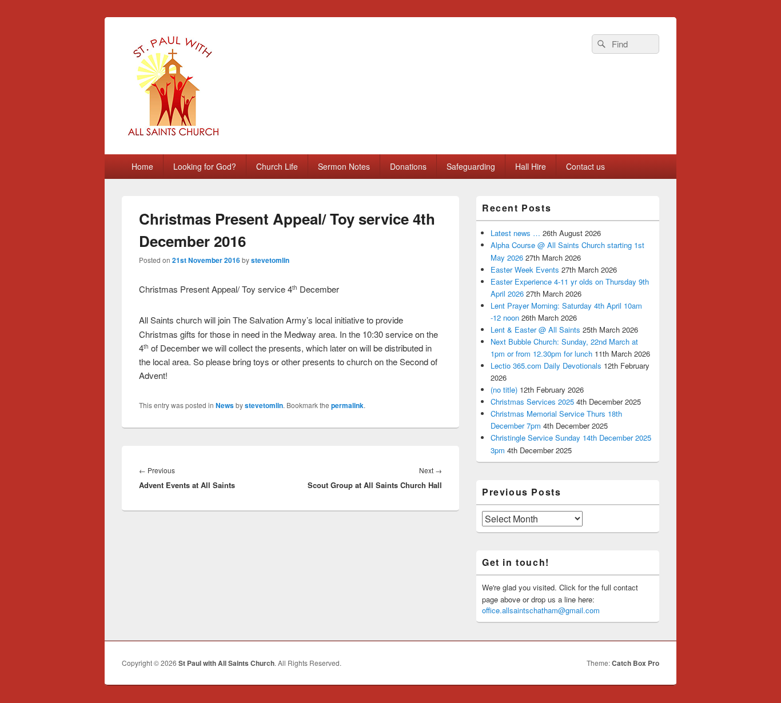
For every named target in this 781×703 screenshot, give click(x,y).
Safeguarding (471, 166)
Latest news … (515, 232)
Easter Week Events (525, 269)
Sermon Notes (344, 166)
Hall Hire (530, 166)
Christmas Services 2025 (532, 401)
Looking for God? (204, 166)
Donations (408, 166)
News (225, 405)
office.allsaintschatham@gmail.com (541, 610)
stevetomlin (270, 260)
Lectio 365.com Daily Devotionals (546, 365)
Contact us (585, 166)
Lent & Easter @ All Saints (535, 329)
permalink (347, 405)
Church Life (277, 166)
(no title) (504, 389)
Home (142, 166)
